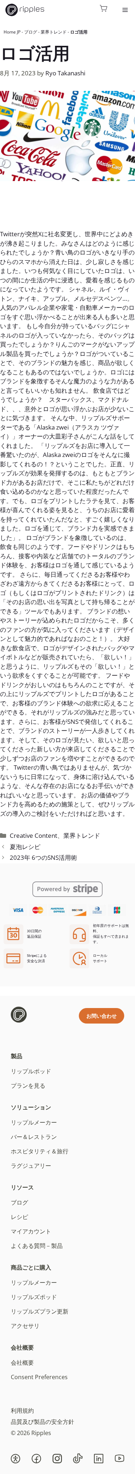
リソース (22, 1187)
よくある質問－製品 (37, 1246)
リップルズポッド (34, 1297)
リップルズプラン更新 (39, 1311)
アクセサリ (25, 1326)
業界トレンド (54, 32)
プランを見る (28, 1086)
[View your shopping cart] (103, 10)
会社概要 (22, 1347)
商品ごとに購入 (31, 1267)
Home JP (12, 32)
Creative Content (33, 835)
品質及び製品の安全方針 (42, 1422)
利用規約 (22, 1410)
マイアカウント (31, 1231)
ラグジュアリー (31, 1166)
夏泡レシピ (25, 846)
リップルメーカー (34, 1122)
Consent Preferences (39, 1377)
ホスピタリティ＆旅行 (39, 1151)
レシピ (19, 1217)
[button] (15, 1458)
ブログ (30, 32)
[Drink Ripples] (24, 10)
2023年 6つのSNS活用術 (43, 857)
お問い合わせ (101, 1015)
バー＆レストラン (34, 1137)
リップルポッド (31, 1071)
